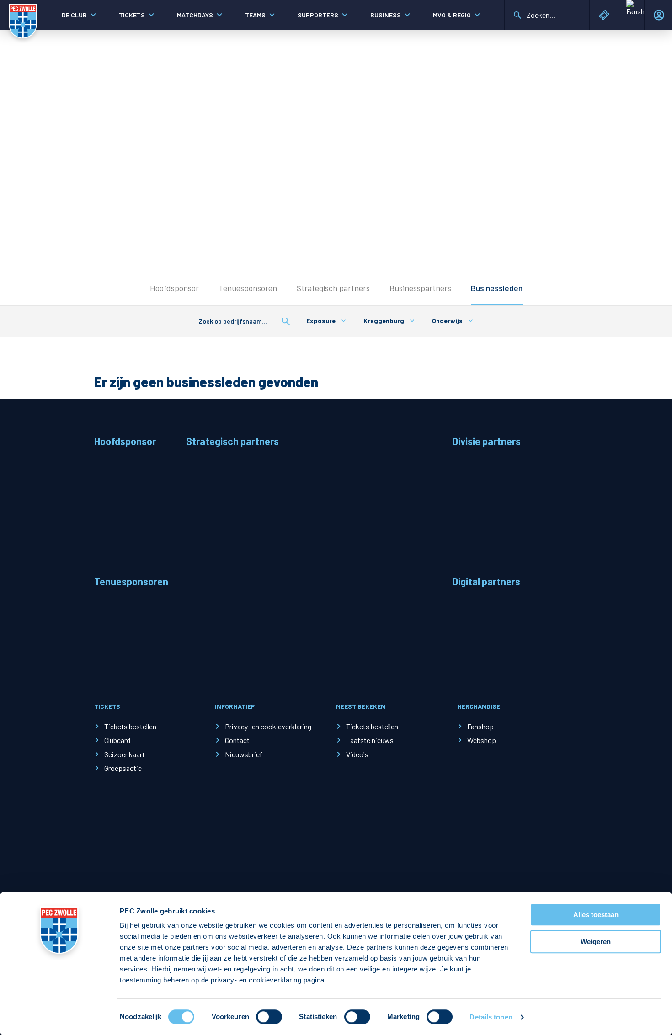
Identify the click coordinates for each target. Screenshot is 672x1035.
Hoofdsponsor (174, 288)
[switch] (269, 1016)
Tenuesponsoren (248, 288)
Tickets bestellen (130, 726)
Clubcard (117, 740)
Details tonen (490, 1017)
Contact (237, 740)
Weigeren (596, 941)
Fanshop (480, 726)
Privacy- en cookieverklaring (268, 726)
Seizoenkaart (124, 754)
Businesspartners (420, 288)
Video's (357, 754)
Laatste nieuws (370, 740)
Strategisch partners (333, 288)
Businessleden (497, 288)
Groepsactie (123, 768)
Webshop (481, 740)
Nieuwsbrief (243, 754)
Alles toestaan (596, 914)
